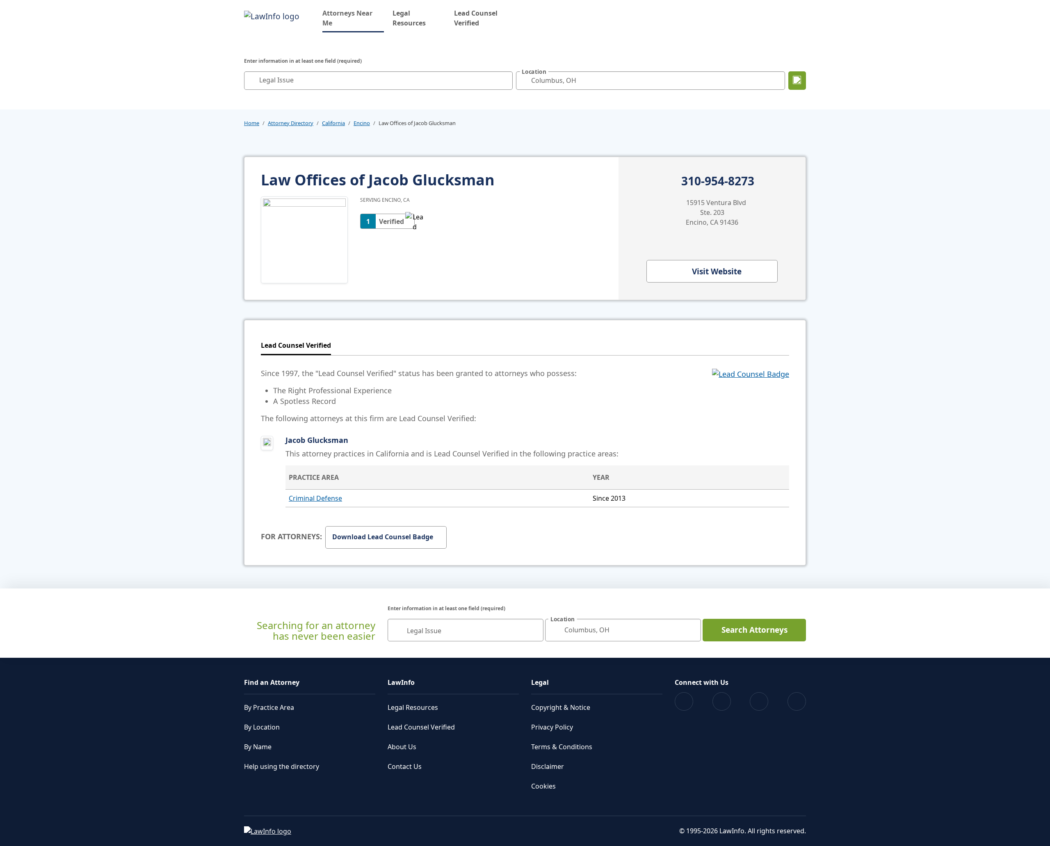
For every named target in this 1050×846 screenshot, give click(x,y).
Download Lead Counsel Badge (382, 536)
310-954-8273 (717, 181)
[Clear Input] (504, 80)
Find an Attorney (271, 682)
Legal (540, 682)
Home (251, 123)
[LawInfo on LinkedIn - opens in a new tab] (797, 701)
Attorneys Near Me (353, 18)
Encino (362, 123)
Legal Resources (409, 18)
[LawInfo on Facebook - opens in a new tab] (684, 701)
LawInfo (401, 682)
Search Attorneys (754, 630)
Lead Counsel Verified (476, 18)
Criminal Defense (315, 498)
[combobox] (378, 80)
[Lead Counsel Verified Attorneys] (750, 396)
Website (717, 271)
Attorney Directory (290, 123)
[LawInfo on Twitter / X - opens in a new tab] (721, 701)
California (333, 123)
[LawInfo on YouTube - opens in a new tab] (759, 701)
